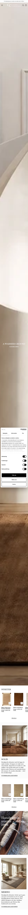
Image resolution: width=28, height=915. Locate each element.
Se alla (14, 718)
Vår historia (7, 833)
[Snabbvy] (10, 703)
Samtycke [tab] (5, 433)
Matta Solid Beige (6, 798)
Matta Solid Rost (18, 707)
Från (5, 711)
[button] (23, 5)
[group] (14, 1)
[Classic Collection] (14, 5)
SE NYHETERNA (14, 346)
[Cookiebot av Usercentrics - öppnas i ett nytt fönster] (20, 429)
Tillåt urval (14, 479)
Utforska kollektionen (9, 775)
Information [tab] (14, 433)
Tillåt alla (14, 475)
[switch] (24, 461)
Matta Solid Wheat (18, 798)
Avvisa (14, 484)
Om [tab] (23, 433)
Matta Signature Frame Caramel (5, 708)
